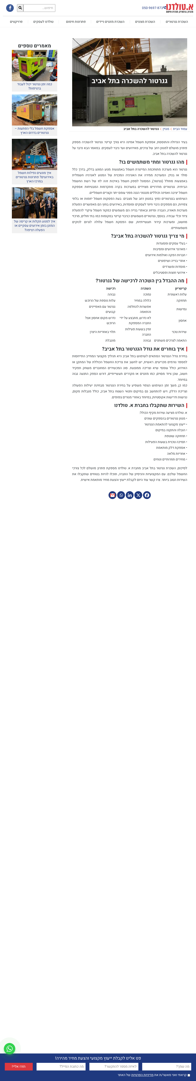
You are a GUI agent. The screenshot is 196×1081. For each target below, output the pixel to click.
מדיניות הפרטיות (142, 1075)
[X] (138, 495)
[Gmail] (112, 495)
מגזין (166, 129)
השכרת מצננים (145, 21)
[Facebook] (147, 495)
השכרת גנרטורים (177, 21)
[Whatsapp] (121, 495)
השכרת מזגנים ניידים (110, 21)
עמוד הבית (180, 129)
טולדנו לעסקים (43, 21)
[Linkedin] (130, 495)
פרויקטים (16, 21)
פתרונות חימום (76, 21)
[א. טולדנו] (179, 7)
